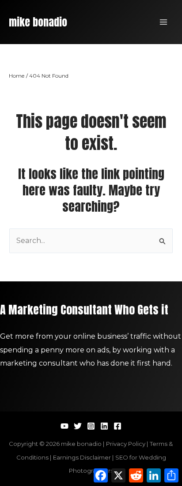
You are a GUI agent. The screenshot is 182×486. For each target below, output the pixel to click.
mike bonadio (38, 22)
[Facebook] (117, 426)
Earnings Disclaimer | (84, 457)
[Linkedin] (104, 426)
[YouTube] (64, 426)
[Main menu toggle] (163, 22)
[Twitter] (78, 426)
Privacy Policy (125, 443)
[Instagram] (91, 426)
